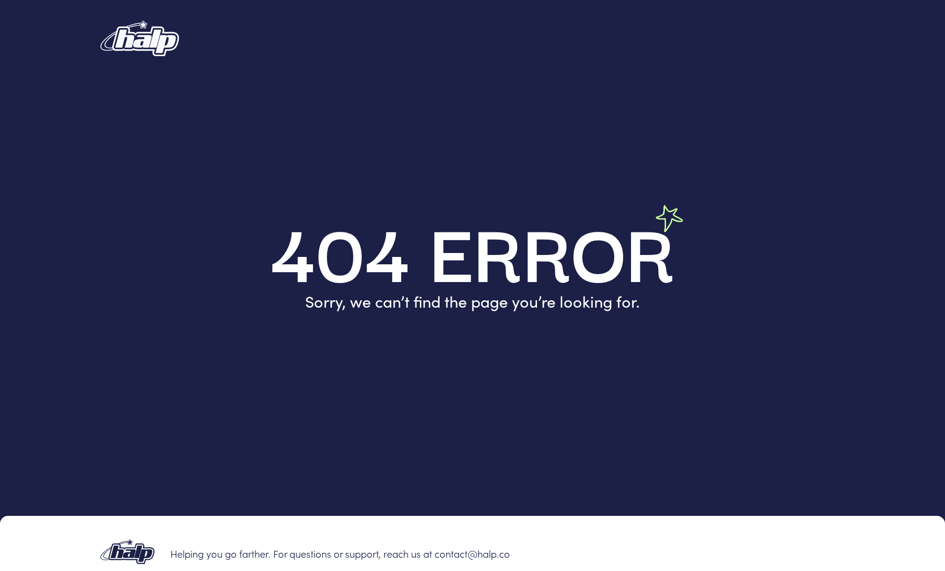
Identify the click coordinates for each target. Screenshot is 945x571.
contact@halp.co (472, 553)
